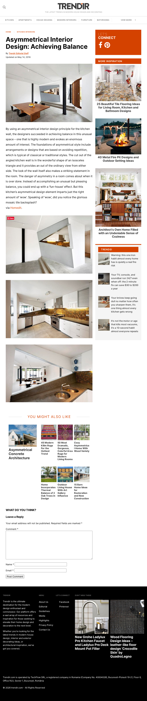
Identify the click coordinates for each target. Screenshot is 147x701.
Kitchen (9, 20)
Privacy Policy (46, 625)
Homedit (15, 207)
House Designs (44, 20)
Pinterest (64, 606)
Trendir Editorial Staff (19, 53)
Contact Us (44, 629)
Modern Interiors (67, 20)
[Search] (4, 7)
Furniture (86, 20)
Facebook (64, 602)
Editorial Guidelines (44, 609)
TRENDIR (73, 6)
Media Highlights (44, 618)
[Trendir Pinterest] (107, 45)
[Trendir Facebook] (100, 45)
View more (126, 20)
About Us (43, 602)
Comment (12, 529)
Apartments (25, 20)
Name (10, 564)
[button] (49, 93)
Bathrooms (103, 20)
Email (9, 570)
